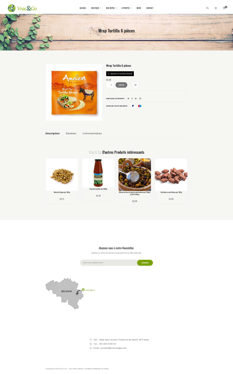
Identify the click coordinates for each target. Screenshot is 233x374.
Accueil (83, 8)
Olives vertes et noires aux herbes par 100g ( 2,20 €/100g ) (134, 193)
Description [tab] (53, 133)
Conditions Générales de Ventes (96, 369)
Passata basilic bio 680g (98, 189)
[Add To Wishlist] (135, 85)
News (139, 8)
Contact (149, 8)
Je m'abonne (145, 263)
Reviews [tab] (71, 133)
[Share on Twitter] (128, 98)
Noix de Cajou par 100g (62, 192)
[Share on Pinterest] (140, 98)
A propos (126, 8)
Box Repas (110, 8)
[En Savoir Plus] (62, 176)
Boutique (95, 8)
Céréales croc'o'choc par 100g (171, 192)
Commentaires (92, 133)
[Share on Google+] (136, 98)
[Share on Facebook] (132, 98)
